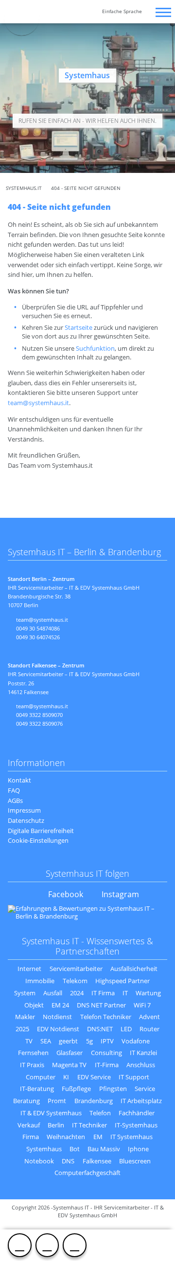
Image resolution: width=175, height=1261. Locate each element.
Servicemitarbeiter (76, 968)
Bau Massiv (104, 1148)
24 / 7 (74, 1245)
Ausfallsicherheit (134, 968)
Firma (30, 1136)
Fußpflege (76, 1088)
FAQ (14, 790)
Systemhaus (44, 1148)
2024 (77, 992)
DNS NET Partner (101, 1005)
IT (125, 992)
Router (149, 1028)
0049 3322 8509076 (39, 723)
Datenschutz (26, 820)
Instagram (120, 894)
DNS (68, 1161)
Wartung (148, 992)
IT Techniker (89, 1125)
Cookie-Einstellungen (38, 840)
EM (98, 1136)
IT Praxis (32, 1064)
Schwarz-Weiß (52, 12)
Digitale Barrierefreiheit (41, 830)
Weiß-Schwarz (64, 12)
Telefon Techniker (105, 1016)
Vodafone (136, 1041)
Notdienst (57, 1016)
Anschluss (140, 1064)
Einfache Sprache (122, 11)
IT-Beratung (37, 1088)
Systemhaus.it (24, 188)
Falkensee (97, 1161)
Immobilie (39, 980)
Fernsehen (33, 1052)
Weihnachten (66, 1136)
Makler (25, 1016)
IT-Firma (107, 1064)
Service (145, 1088)
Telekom (75, 980)
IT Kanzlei (143, 1052)
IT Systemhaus (131, 1136)
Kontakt (19, 780)
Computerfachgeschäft (87, 1172)
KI (66, 1077)
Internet (29, 968)
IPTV (107, 1041)
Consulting (106, 1052)
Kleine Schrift (79, 12)
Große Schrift (91, 12)
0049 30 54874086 (38, 628)
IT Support (134, 1077)
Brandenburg (93, 1100)
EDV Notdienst (58, 1028)
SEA (45, 1041)
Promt (57, 1100)
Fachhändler (137, 1112)
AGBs (15, 800)
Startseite (78, 327)
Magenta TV (69, 1064)
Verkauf (29, 1125)
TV (29, 1041)
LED (126, 1028)
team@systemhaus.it (47, 1245)
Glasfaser (69, 1052)
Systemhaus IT (21, 17)
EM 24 (60, 1005)
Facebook (65, 894)
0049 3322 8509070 (39, 714)
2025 (22, 1028)
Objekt (34, 1005)
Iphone (138, 1148)
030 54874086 (19, 1245)
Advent (149, 1016)
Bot (75, 1148)
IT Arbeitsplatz (141, 1100)
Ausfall (52, 992)
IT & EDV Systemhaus (51, 1112)
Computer (40, 1077)
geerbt (68, 1041)
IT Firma (103, 992)
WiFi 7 (142, 1005)
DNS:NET (100, 1028)
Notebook (39, 1161)
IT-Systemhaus (136, 1125)
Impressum (24, 810)
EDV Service (94, 1077)
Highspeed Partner (122, 980)
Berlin (56, 1125)
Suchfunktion (95, 348)
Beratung (26, 1100)
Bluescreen (135, 1161)
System (24, 992)
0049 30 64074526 (38, 637)
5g (89, 1041)
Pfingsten (113, 1088)
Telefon (100, 1112)
